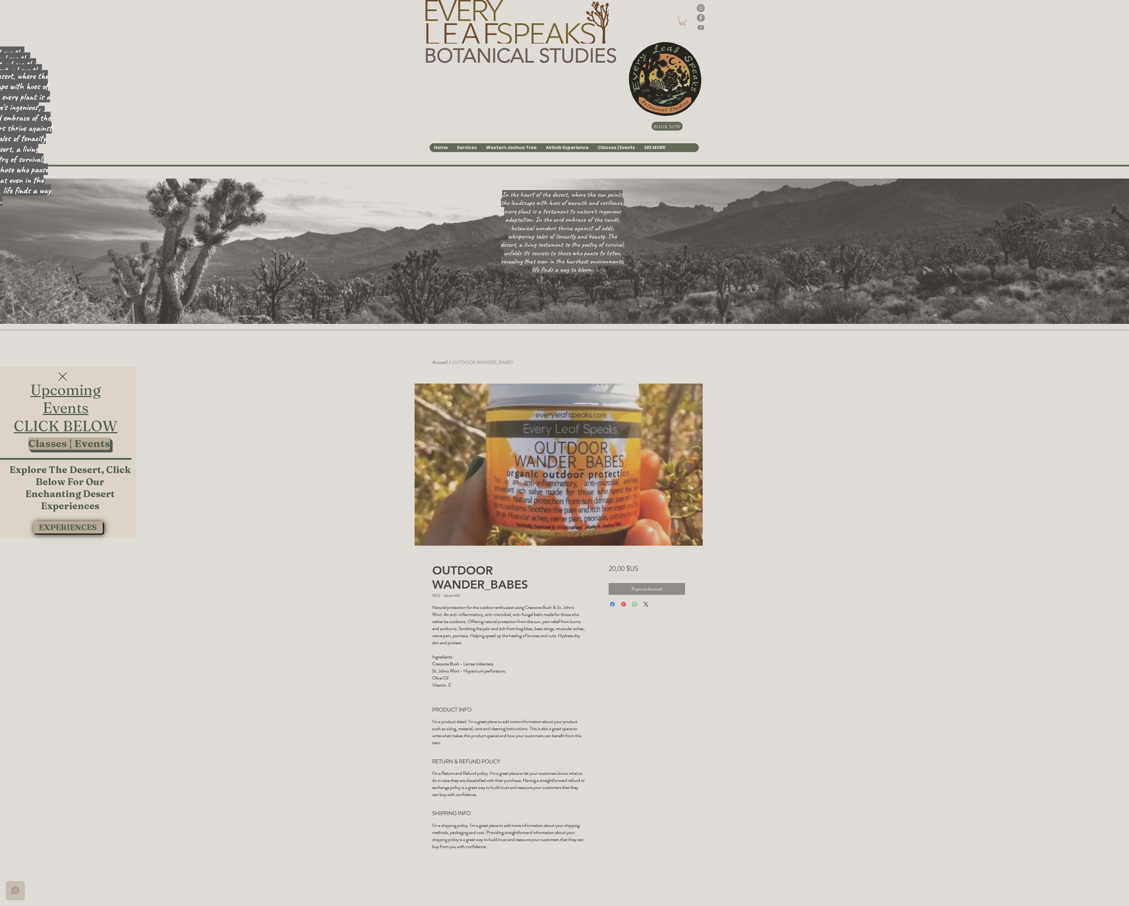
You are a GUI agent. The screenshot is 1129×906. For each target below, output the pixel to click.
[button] (62, 376)
